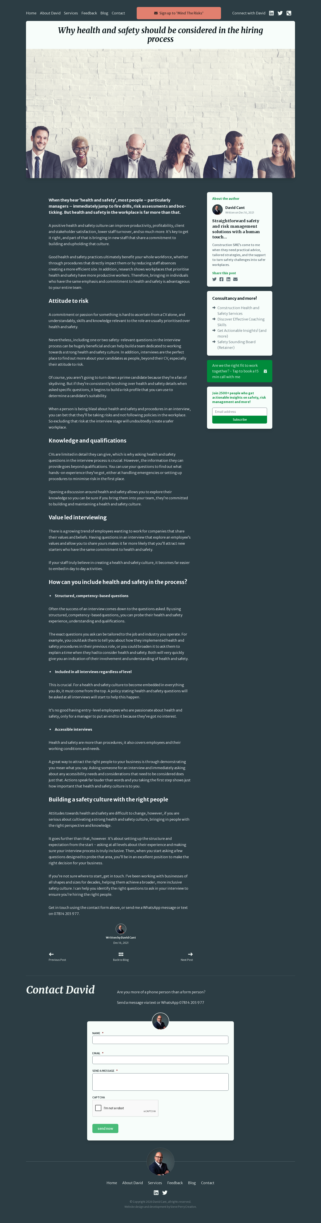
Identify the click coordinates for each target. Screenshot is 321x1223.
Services (71, 13)
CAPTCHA (98, 1097)
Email (98, 1053)
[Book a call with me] (289, 13)
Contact (118, 13)
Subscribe (240, 420)
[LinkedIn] (271, 13)
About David (50, 13)
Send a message (105, 1070)
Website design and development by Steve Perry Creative (160, 1206)
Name (98, 1033)
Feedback (89, 13)
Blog (104, 13)
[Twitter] (280, 13)
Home (31, 13)
